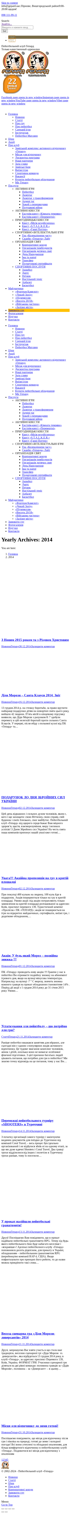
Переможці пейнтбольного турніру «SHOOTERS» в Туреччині (27, 1122)
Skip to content (9, 2)
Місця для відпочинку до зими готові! (29, 1426)
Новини (6, 646)
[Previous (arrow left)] (2, 1511)
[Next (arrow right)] (6, 1511)
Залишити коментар (43, 646)
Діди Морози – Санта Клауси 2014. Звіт (30, 695)
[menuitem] (13, 114)
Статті (5, 1036)
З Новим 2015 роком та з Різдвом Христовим (35, 640)
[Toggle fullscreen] (9, 1508)
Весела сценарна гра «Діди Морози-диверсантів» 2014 (28, 1335)
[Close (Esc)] (2, 1508)
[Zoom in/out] (13, 1508)
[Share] (6, 1508)
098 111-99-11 (9, 15)
